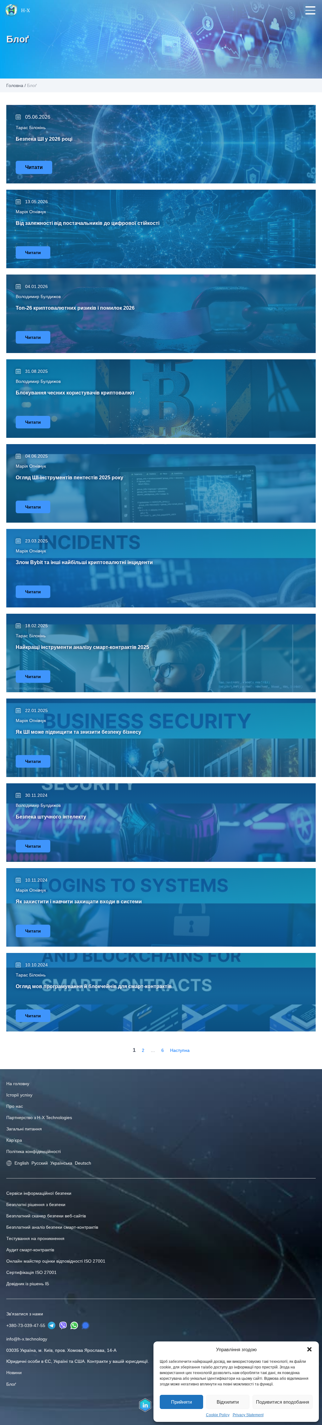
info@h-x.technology (26, 1338)
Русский (39, 1163)
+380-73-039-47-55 (26, 1325)
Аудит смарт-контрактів (30, 1249)
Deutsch (83, 1163)
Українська (61, 1163)
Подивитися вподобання (282, 1402)
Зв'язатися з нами (24, 1313)
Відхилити (228, 1402)
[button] (309, 1349)
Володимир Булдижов (38, 296)
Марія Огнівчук (31, 211)
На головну (17, 1083)
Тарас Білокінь (31, 127)
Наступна (180, 1050)
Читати (34, 167)
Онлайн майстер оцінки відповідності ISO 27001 (55, 1261)
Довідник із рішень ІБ (27, 1283)
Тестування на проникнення (35, 1238)
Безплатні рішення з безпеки (35, 1204)
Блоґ (11, 1384)
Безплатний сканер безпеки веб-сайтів (46, 1215)
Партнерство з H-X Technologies (39, 1117)
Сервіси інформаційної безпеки (38, 1193)
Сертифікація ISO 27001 (31, 1272)
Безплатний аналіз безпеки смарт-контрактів (52, 1227)
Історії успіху (19, 1094)
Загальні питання (24, 1128)
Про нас (14, 1106)
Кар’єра (14, 1140)
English (21, 1163)
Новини (14, 1372)
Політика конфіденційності (33, 1151)
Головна (14, 85)
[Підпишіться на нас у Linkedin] (145, 1405)
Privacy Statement (248, 1415)
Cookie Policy (218, 1415)
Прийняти (181, 1402)
